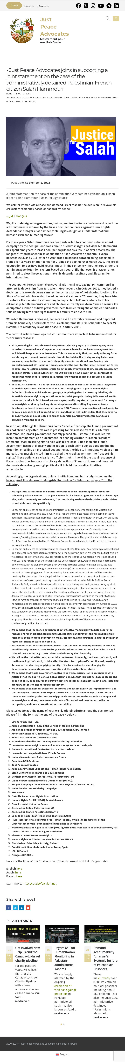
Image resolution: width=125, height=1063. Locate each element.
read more (21, 1001)
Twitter (15, 907)
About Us (30, 6)
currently (104, 978)
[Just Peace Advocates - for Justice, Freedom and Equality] (22, 30)
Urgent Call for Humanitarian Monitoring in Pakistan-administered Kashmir (64, 958)
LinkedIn (21, 907)
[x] (86, 5)
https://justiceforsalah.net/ (40, 883)
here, (19, 868)
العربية (10, 216)
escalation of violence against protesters (65, 990)
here (18, 872)
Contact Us (44, 6)
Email (28, 907)
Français (21, 216)
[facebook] (78, 5)
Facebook (8, 907)
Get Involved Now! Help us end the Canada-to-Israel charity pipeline (27, 954)
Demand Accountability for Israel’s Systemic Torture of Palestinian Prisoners (105, 958)
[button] (61, 1024)
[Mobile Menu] (116, 18)
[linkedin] (116, 5)
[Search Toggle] (108, 18)
